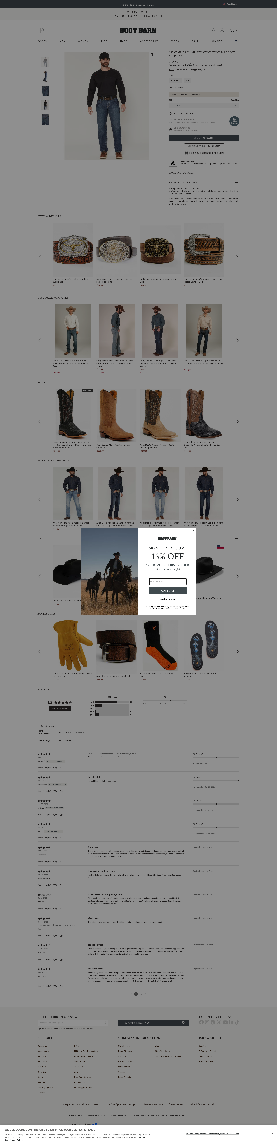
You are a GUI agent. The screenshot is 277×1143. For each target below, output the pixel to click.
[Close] (272, 1134)
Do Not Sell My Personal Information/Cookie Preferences (212, 1134)
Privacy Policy (16, 1140)
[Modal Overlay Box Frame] (138, 571)
